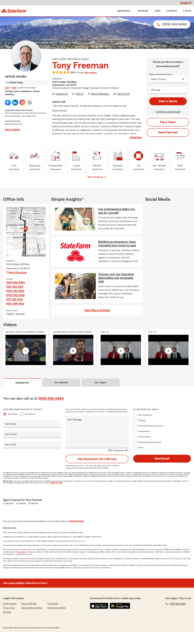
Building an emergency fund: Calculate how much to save (117, 243)
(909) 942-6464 (15, 282)
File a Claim (168, 122)
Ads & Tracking (10, 604)
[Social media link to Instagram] (22, 102)
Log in (187, 11)
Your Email (12, 414)
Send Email (162, 458)
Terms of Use (9, 608)
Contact (171, 11)
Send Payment (168, 132)
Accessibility (53, 604)
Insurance (123, 11)
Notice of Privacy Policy (31, 608)
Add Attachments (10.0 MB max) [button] (97, 459)
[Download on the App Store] (99, 606)
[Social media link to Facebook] (8, 102)
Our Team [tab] (100, 382)
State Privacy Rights (56, 608)
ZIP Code (155, 90)
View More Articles (97, 310)
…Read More (135, 137)
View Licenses (12, 129)
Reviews (143, 11)
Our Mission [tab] (61, 382)
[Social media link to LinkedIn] (15, 102)
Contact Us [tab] (22, 382)
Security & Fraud (29, 604)
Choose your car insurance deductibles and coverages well (116, 278)
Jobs (157, 11)
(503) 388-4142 (15, 303)
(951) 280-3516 (14, 286)
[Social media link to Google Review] (30, 102)
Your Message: (74, 419)
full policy (21, 552)
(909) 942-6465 (15, 295)
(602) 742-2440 (15, 291)
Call (7, 87)
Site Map (7, 612)
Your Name (10, 424)
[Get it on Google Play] (120, 606)
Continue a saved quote (168, 111)
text (14, 87)
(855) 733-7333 (56, 483)
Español (184, 3)
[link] (14, 11)
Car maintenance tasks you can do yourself (116, 211)
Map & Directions (17, 272)
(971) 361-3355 (14, 299)
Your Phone (30, 414)
